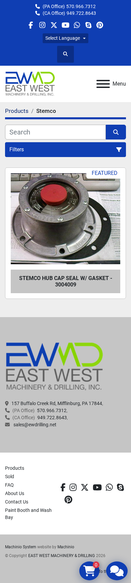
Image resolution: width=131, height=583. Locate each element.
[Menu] (103, 84)
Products (14, 468)
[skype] (120, 487)
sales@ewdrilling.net (34, 424)
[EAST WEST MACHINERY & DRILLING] (54, 366)
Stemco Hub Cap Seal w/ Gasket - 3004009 (65, 281)
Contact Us (16, 501)
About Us (14, 493)
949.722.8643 (81, 13)
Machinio (65, 547)
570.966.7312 (81, 6)
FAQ (9, 485)
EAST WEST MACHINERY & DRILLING (61, 555)
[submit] (116, 132)
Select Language (62, 38)
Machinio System (20, 547)
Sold (9, 476)
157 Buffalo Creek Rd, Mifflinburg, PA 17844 (56, 403)
